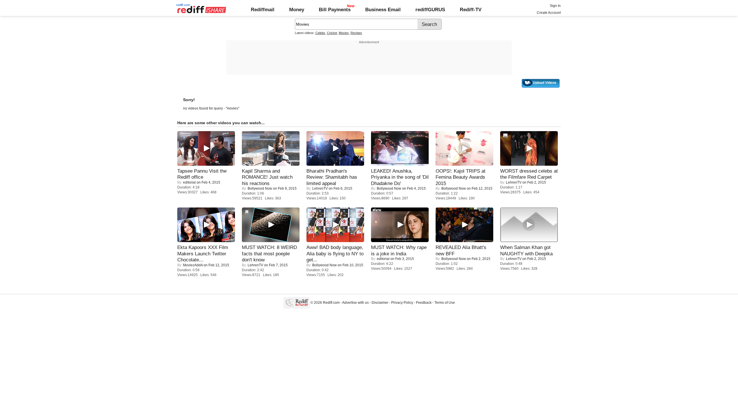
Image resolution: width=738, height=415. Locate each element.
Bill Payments (335, 9)
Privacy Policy (402, 303)
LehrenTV (320, 188)
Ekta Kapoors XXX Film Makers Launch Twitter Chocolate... (202, 253)
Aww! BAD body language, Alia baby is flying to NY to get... (335, 253)
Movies (344, 33)
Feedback (424, 303)
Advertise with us (355, 303)
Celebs (320, 33)
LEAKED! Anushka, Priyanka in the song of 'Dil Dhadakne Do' (400, 177)
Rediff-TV (470, 9)
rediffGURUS (430, 9)
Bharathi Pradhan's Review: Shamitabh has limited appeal (331, 177)
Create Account (549, 13)
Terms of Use (444, 303)
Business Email (383, 9)
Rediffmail (262, 9)
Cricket (332, 33)
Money (296, 9)
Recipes (356, 33)
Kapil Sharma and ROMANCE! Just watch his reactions (267, 177)
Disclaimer (380, 303)
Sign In (555, 6)
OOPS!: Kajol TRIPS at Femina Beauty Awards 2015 (460, 177)
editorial (189, 182)
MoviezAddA (193, 265)
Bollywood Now (260, 188)
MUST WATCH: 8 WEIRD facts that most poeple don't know (269, 253)
